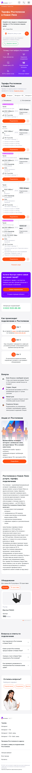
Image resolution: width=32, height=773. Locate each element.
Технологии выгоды (8, 225)
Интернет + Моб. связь (8, 733)
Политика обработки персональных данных (11, 769)
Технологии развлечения (9, 158)
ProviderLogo (7, 2)
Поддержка (19, 686)
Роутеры (5, 587)
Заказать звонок (12, 43)
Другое (28, 686)
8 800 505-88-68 (11, 308)
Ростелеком (4, 6)
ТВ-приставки (14, 587)
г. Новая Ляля (9, 29)
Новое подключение (16, 289)
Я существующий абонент (16, 294)
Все (3, 95)
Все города (5, 756)
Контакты (4, 759)
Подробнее (14, 461)
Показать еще (16, 265)
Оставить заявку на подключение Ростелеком (12, 746)
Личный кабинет (6, 753)
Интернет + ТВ (19, 95)
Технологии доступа (8, 108)
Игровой (4, 128)
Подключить (14, 121)
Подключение (8, 686)
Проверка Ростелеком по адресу (12, 741)
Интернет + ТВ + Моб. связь (10, 736)
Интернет (10, 95)
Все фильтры (26, 100)
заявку (14, 331)
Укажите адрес (19, 91)
